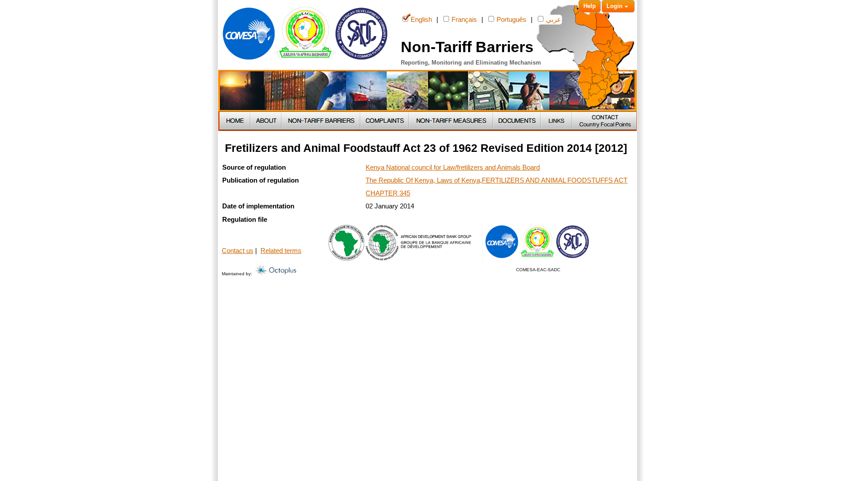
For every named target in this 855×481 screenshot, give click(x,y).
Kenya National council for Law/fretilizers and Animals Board (453, 167)
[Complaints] (385, 121)
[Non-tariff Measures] (451, 121)
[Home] (235, 121)
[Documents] (517, 121)
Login (615, 6)
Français (464, 19)
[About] (266, 121)
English (421, 19)
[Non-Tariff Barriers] (321, 121)
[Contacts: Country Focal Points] (604, 121)
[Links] (556, 121)
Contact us (237, 250)
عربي (553, 19)
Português (511, 19)
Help (589, 6)
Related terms (281, 250)
